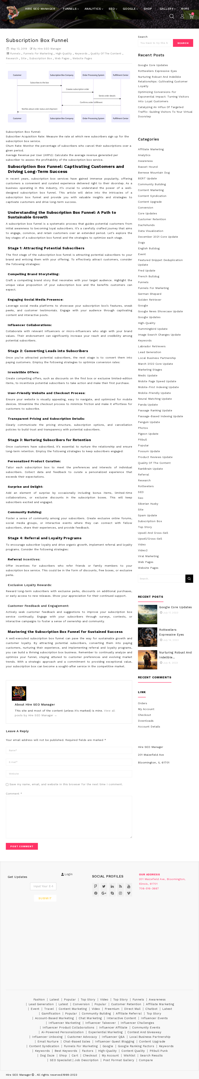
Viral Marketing (148, 556)
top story (145, 527)
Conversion (145, 207)
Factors (87, 1051)
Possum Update (149, 451)
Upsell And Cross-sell (153, 532)
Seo (140, 497)
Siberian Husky (148, 503)
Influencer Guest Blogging (114, 1041)
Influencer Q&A (113, 1037)
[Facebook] (95, 886)
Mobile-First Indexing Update (158, 387)
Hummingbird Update (153, 328)
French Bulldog (148, 276)
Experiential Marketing (105, 1032)
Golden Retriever (149, 299)
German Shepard (149, 293)
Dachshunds (146, 225)
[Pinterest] (95, 893)
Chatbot (151, 1009)
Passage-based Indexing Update (160, 416)
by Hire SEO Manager (47, 48)
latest (54, 999)
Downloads (146, 720)
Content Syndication (152, 195)
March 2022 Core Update (155, 363)
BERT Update (147, 178)
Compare (146, 1060)
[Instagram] (120, 893)
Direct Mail (132, 1009)
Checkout (144, 714)
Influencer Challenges (137, 1023)
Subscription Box (40, 58)
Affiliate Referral (129, 1013)
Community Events (146, 1027)
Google (143, 305)
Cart (75, 1055)
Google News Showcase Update (160, 311)
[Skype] (112, 893)
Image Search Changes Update (159, 334)
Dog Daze (47, 1055)
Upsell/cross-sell (150, 538)
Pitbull (142, 439)
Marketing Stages (150, 369)
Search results (151, 1055)
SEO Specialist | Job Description (74, 1060)
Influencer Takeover (100, 1023)
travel (49, 1009)
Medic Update (147, 375)
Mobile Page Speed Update (157, 381)
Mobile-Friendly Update (154, 392)
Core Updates (147, 213)
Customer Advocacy (82, 1037)
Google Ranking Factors (136, 1046)
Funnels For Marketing (38, 53)
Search (143, 36)
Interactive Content (121, 1018)
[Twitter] (103, 886)
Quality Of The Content (106, 53)
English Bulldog (149, 248)
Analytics (144, 155)
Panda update (148, 404)
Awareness (145, 160)
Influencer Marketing (64, 1023)
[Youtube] (128, 886)
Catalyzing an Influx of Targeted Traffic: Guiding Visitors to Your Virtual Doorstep (165, 112)
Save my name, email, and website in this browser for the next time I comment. (66, 784)
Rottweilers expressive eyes (157, 70)
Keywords (81, 53)
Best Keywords (66, 1051)
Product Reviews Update (155, 457)
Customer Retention (152, 219)
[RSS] (120, 886)
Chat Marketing (90, 1018)
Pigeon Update (148, 433)
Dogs (141, 242)
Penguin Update (149, 422)
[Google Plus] (103, 893)
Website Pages (82, 58)
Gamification (51, 1013)
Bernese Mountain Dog (154, 172)
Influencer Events (154, 1018)
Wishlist (129, 1055)
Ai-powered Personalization (62, 1032)
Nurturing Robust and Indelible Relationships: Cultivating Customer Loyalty (163, 81)
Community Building (152, 184)
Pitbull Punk (159, 1051)
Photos (143, 427)
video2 (143, 550)
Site (23, 58)
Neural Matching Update (155, 398)
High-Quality (64, 53)
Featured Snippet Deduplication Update (160, 262)
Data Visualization (150, 230)
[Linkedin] (112, 886)
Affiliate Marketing (151, 149)
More (185, 8)
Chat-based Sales (76, 1041)
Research (12, 58)
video (142, 544)
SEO (141, 492)
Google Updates (149, 317)
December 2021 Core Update (158, 236)
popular (143, 445)
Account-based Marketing (54, 1018)
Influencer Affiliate (113, 1027)
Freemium (112, 1009)
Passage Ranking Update (155, 410)
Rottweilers (146, 486)
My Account (146, 709)
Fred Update (146, 270)
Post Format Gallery (118, 1060)
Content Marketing (151, 190)
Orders (142, 703)
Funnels (15, 53)
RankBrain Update (150, 468)
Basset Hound (148, 166)
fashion (39, 999)
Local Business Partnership (157, 357)
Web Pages (62, 58)
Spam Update (147, 515)
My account (110, 1055)
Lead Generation (149, 352)
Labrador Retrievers (152, 346)
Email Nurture (48, 1041)
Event (142, 254)
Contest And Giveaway (144, 1032)
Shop (63, 1055)
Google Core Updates (153, 65)
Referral (143, 474)
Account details (149, 726)
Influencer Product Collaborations (68, 1027)
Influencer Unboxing (47, 1037)
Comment (14, 793)
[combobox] (154, 43)
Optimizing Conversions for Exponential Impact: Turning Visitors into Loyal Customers (163, 96)
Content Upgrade (150, 201)
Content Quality (133, 1051)
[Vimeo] (128, 893)
